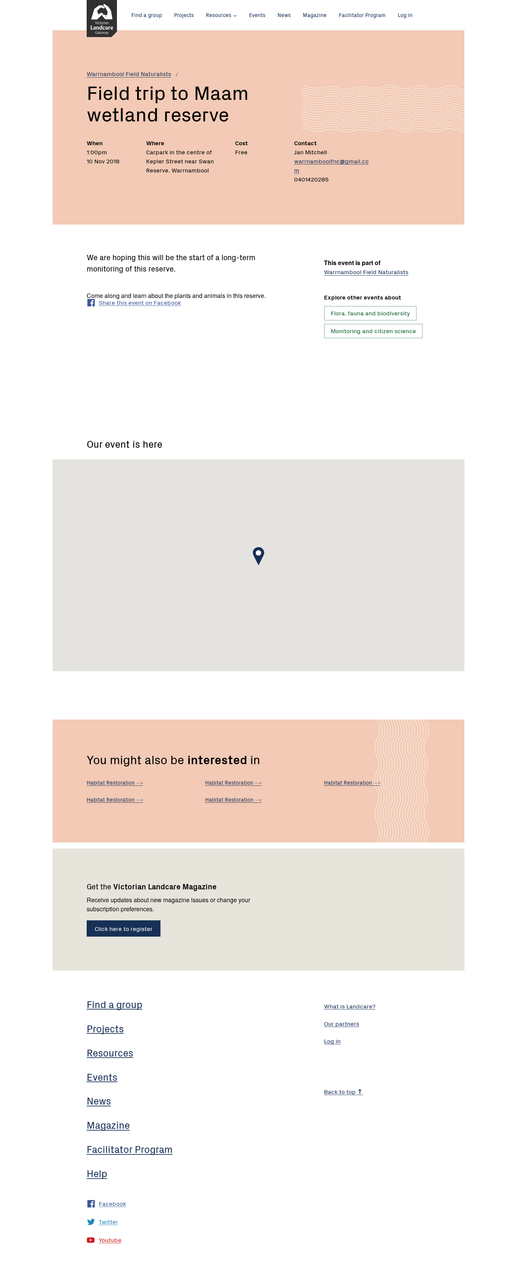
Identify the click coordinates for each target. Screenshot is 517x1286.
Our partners (341, 1023)
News (284, 15)
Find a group (146, 15)
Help (97, 1173)
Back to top (340, 1091)
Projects (184, 15)
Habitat (111, 782)
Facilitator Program (362, 15)
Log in (405, 15)
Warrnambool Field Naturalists (129, 73)
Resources (218, 15)
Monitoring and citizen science (373, 330)
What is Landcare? (349, 1006)
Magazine (315, 15)
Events (257, 15)
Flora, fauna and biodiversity (370, 313)
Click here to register (124, 928)
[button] (258, 556)
